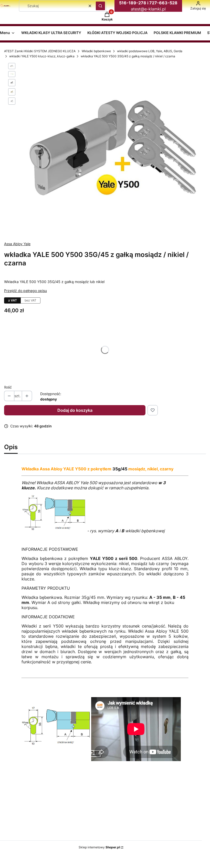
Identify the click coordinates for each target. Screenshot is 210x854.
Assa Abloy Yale (17, 244)
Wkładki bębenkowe (96, 51)
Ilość (8, 387)
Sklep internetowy (99, 847)
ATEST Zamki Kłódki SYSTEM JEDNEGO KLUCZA (40, 51)
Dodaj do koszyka (74, 410)
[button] (100, 6)
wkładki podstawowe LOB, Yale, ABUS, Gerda (149, 51)
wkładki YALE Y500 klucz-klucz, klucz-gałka (42, 56)
